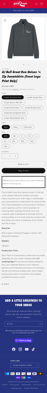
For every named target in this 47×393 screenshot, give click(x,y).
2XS (5, 136)
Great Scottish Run (12, 97)
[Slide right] (28, 64)
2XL (13, 141)
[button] (4, 4)
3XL (22, 141)
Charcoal (28, 127)
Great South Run (34, 97)
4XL (32, 141)
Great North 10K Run (13, 102)
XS (14, 136)
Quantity (5, 151)
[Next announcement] (42, 10)
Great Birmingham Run (14, 113)
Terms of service (39, 384)
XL (5, 141)
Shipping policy (16, 388)
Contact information (31, 388)
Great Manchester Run (14, 118)
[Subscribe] (39, 324)
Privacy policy (14, 384)
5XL (5, 146)
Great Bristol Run (33, 108)
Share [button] (6, 284)
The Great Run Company (21, 382)
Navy (15, 127)
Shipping (15, 89)
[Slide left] (18, 64)
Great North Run (11, 108)
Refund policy (26, 384)
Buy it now (23, 171)
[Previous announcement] (4, 10)
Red (6, 127)
